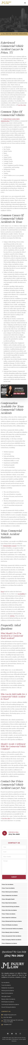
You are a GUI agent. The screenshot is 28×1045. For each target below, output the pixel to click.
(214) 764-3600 (7, 1017)
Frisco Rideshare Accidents (9, 943)
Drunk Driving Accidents (8, 1007)
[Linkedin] (8, 1033)
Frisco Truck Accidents (8, 888)
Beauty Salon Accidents (8, 999)
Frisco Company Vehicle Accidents (11, 939)
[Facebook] (12, 1033)
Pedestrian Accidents (7, 988)
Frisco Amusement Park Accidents (11, 936)
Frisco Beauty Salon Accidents (10, 932)
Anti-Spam (9, 1039)
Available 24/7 (7, 1024)
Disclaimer (15, 1039)
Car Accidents (5, 982)
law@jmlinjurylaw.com (9, 1014)
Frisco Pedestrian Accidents (9, 895)
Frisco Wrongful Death (8, 899)
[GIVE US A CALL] (14, 833)
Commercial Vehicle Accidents (10, 1004)
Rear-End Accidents (7, 993)
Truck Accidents (6, 985)
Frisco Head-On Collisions (9, 917)
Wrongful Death (6, 996)
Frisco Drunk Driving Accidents (10, 906)
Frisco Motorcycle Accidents (10, 891)
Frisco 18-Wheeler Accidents (10, 925)
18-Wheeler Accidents (7, 1001)
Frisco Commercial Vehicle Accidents (12, 928)
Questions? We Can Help (14, 951)
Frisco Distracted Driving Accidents (12, 921)
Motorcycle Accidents (7, 990)
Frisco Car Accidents (7, 884)
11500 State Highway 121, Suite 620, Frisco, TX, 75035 (13, 1020)
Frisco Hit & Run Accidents (9, 910)
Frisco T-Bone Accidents (8, 914)
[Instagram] (20, 1033)
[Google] (16, 1033)
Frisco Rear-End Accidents (9, 903)
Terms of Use (18, 1037)
